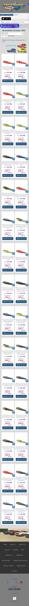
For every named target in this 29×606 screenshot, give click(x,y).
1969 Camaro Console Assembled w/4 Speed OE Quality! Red (21, 69)
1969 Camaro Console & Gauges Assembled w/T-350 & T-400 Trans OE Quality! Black (21, 289)
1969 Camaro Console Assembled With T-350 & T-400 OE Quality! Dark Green (21, 510)
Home (2, 22)
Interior (8, 22)
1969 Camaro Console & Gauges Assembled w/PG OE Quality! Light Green (8, 258)
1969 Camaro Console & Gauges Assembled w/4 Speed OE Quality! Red (21, 195)
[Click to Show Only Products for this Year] (22, 45)
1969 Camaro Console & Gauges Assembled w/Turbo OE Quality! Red (8, 68)
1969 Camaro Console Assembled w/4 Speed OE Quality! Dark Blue (21, 385)
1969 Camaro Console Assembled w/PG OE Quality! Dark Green (21, 416)
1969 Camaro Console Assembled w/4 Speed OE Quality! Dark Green (8, 416)
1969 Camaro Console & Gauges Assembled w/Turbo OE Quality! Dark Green (8, 352)
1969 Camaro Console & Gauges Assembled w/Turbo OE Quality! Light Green (21, 321)
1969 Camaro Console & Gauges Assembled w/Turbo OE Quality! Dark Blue (8, 321)
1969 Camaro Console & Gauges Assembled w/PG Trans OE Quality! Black (8, 289)
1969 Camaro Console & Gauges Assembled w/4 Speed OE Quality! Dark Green (8, 194)
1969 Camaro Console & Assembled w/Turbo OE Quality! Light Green (21, 132)
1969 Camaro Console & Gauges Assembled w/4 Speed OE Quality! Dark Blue (21, 163)
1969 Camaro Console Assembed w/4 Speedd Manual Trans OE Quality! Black (21, 352)
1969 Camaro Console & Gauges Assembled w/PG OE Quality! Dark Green (21, 226)
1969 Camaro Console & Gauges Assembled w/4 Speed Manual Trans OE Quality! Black (8, 163)
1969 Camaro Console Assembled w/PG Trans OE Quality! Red (8, 479)
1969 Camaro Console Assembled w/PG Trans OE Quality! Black (8, 448)
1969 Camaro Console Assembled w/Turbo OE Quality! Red (8, 101)
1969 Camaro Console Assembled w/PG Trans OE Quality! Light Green (21, 448)
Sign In (17, 14)
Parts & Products (7, 14)
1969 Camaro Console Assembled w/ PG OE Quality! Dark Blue (8, 385)
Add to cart (8, 80)
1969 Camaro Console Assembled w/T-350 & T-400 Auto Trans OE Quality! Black (21, 478)
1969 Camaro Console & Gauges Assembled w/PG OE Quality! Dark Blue (8, 226)
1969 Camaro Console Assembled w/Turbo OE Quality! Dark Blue (8, 511)
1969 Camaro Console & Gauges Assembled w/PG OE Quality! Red (21, 258)
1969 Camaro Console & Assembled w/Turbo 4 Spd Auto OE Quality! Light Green (8, 131)
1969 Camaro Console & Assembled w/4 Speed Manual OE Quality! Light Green (21, 100)
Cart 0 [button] (7, 18)
